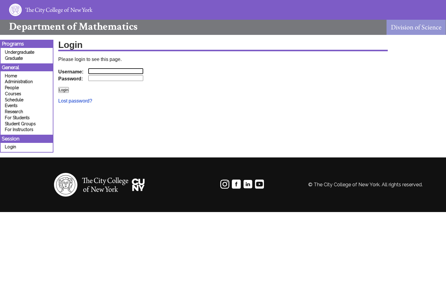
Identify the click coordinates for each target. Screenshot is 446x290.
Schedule (14, 99)
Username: (70, 71)
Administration (19, 81)
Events (11, 105)
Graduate (14, 58)
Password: (70, 78)
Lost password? (75, 100)
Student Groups (20, 123)
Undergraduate (19, 52)
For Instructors (19, 129)
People (12, 87)
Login (10, 146)
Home (11, 75)
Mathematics (73, 26)
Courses (13, 93)
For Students (17, 117)
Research (14, 111)
